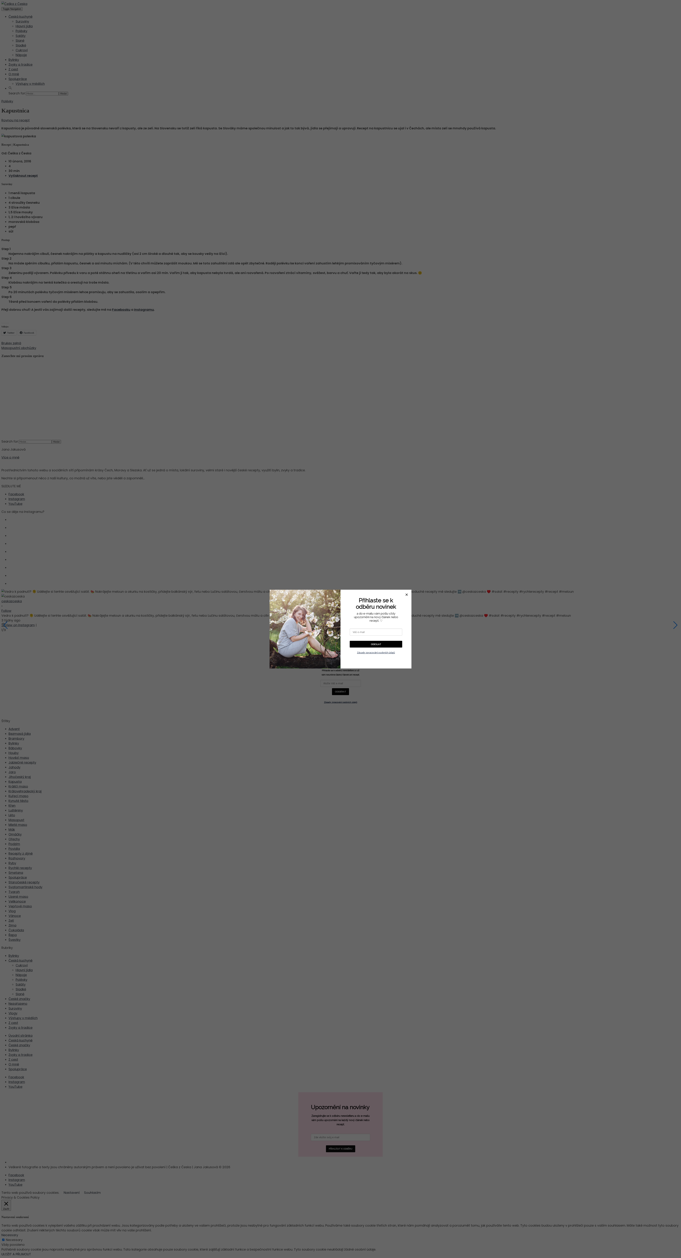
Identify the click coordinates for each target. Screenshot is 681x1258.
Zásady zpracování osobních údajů (376, 652)
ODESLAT (376, 644)
